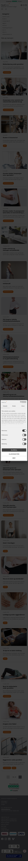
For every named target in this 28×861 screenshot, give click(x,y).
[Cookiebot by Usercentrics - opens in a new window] (20, 402)
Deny (14, 458)
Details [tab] (14, 406)
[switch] (24, 435)
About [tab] (22, 406)
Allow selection (14, 454)
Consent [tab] (5, 406)
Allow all (14, 450)
